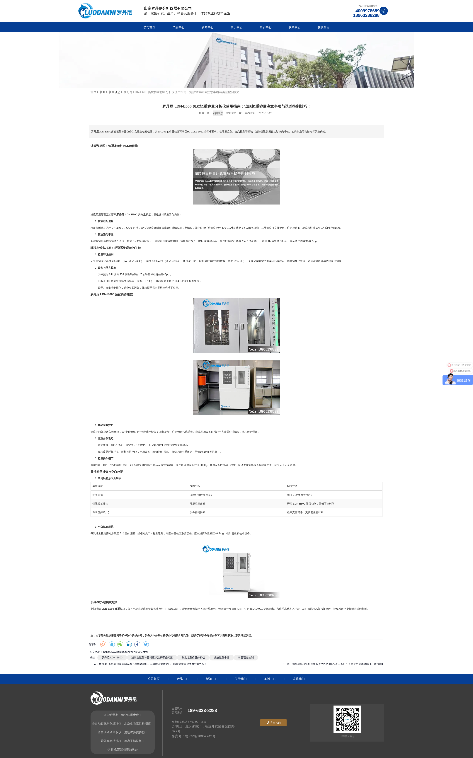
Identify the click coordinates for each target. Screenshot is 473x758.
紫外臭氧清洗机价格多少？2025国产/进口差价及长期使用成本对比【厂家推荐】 (338, 663)
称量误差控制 (246, 657)
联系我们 (294, 27)
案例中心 (265, 27)
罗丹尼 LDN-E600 (112, 657)
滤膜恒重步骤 (221, 657)
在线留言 (323, 27)
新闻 (103, 92)
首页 (94, 92)
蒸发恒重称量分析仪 (193, 657)
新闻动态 (114, 92)
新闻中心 (207, 27)
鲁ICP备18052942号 (200, 736)
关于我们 (236, 27)
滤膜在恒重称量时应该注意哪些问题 (152, 657)
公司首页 (149, 27)
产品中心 (178, 27)
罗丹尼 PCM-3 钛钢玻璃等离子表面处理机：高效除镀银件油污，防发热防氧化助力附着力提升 (153, 663)
